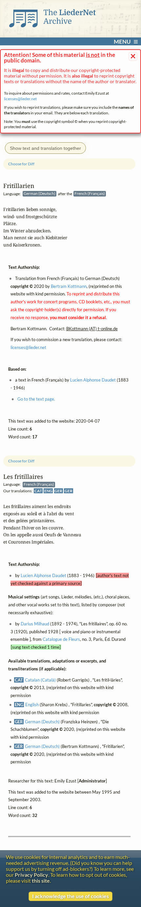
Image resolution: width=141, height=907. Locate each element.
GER (58, 490)
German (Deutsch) (42, 721)
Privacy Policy (31, 875)
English (32, 704)
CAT (38, 490)
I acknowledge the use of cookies (70, 896)
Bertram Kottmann (69, 286)
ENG (48, 490)
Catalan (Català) (40, 680)
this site (41, 881)
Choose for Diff (21, 460)
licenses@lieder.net (20, 98)
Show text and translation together (45, 148)
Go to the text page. (36, 399)
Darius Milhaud (35, 623)
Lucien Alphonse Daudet (43, 575)
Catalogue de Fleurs (61, 639)
